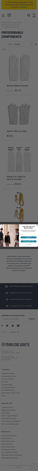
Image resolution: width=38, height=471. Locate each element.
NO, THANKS (28, 244)
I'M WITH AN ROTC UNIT (28, 241)
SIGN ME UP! (28, 237)
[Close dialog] (37, 225)
